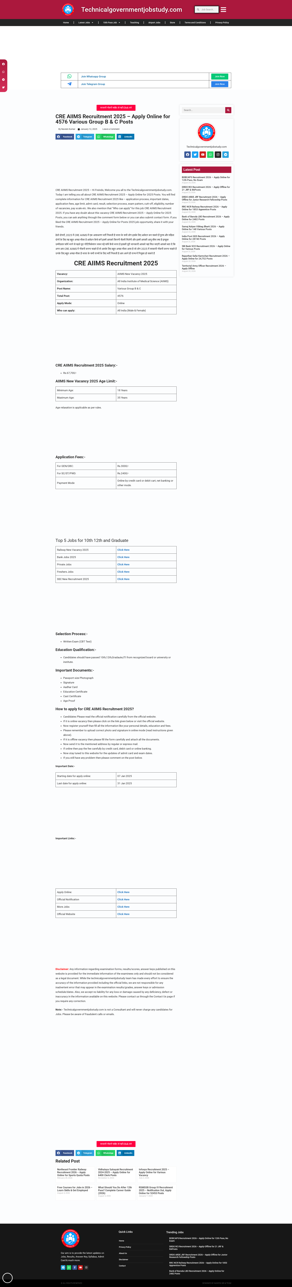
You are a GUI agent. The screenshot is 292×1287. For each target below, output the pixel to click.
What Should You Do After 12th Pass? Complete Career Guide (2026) (115, 1190)
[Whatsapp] (210, 154)
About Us (123, 1253)
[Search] (228, 110)
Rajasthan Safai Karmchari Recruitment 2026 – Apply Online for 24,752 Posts (206, 257)
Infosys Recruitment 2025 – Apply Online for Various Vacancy (154, 1172)
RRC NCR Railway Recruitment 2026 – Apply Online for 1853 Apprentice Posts (204, 208)
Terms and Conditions (195, 22)
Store (172, 22)
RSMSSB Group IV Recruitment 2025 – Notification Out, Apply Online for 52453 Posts (156, 1190)
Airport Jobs (154, 22)
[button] (65, 137)
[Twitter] (195, 154)
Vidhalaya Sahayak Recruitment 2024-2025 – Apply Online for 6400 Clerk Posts (115, 1172)
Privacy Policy (222, 22)
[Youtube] (203, 154)
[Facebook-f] (74, 1267)
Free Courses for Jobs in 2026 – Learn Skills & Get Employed (74, 1189)
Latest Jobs (84, 22)
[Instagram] (218, 154)
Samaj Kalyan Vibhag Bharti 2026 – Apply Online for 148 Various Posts (203, 228)
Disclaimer (123, 1259)
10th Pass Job (110, 22)
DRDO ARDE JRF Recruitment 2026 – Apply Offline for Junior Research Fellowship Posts (204, 198)
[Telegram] (225, 154)
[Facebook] (187, 154)
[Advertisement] (91, 48)
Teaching (134, 22)
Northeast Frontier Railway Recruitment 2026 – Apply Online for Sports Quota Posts (73, 1172)
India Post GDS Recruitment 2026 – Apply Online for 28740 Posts (203, 237)
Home (66, 22)
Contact (122, 1266)
